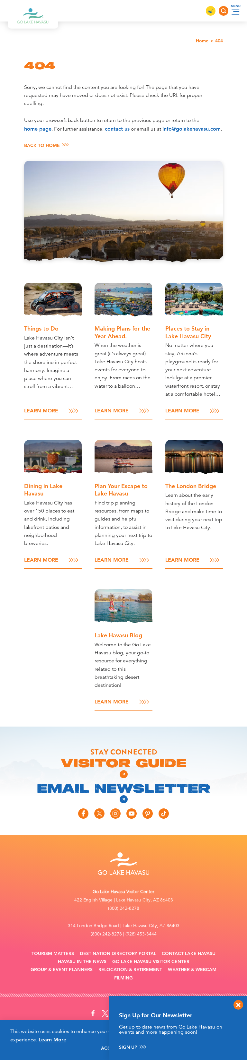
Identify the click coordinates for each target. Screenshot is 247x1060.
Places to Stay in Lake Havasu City (188, 332)
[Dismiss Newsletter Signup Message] (238, 1005)
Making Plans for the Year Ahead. (122, 332)
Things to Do (41, 328)
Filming (123, 978)
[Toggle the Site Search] (223, 11)
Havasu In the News (82, 961)
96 (210, 11)
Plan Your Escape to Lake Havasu (121, 489)
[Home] (33, 11)
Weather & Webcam (192, 969)
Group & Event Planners (62, 969)
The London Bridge (190, 486)
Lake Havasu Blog (118, 635)
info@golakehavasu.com (191, 129)
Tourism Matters (53, 953)
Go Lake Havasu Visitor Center (150, 961)
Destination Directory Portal (118, 953)
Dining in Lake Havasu (43, 489)
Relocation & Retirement (130, 969)
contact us (117, 129)
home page (37, 129)
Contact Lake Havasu (188, 953)
